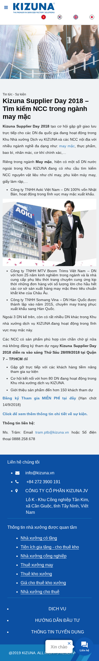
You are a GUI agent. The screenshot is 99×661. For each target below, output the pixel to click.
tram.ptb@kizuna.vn (52, 432)
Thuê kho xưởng (36, 574)
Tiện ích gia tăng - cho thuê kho (50, 547)
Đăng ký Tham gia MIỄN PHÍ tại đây (40, 398)
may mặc (67, 146)
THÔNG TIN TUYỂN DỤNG (57, 632)
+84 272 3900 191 (43, 482)
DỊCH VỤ (57, 609)
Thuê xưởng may (37, 565)
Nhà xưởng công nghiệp (44, 556)
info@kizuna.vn (39, 473)
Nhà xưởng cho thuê (40, 591)
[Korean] (59, 17)
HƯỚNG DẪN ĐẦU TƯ (57, 620)
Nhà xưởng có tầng (39, 538)
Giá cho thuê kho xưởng (43, 583)
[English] (75, 17)
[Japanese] (91, 17)
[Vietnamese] (43, 17)
